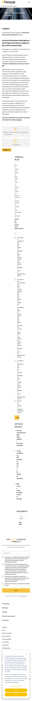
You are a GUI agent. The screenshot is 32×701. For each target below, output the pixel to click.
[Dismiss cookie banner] (26, 653)
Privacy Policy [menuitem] (5, 642)
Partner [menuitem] (5, 608)
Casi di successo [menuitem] (8, 616)
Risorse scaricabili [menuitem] (6, 633)
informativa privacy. (12, 574)
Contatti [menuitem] (5, 620)
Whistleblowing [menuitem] (6, 648)
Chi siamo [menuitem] (6, 603)
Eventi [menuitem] (3, 630)
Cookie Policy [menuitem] (5, 645)
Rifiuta (16, 694)
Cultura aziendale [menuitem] (6, 639)
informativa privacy (12, 562)
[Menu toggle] (29, 2)
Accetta (16, 690)
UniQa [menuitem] (4, 612)
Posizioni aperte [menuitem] (6, 636)
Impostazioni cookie (16, 686)
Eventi (21, 518)
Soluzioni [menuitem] (4, 627)
